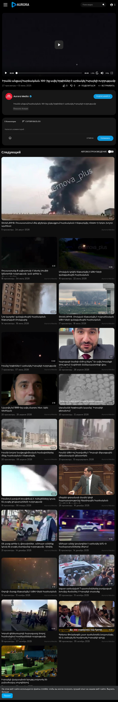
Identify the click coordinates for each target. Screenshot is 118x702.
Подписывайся (103, 96)
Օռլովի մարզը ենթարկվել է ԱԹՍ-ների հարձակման (29, 591)
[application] (59, 45)
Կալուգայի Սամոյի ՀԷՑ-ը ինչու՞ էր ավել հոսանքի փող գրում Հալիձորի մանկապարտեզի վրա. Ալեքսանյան (85, 364)
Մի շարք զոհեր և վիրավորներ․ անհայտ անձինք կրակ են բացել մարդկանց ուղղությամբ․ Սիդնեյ (27, 545)
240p (107, 73)
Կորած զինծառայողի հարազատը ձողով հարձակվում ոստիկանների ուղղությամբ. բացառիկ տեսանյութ (23, 636)
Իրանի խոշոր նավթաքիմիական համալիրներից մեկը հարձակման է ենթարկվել (27, 454)
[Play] (5, 73)
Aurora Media (21, 96)
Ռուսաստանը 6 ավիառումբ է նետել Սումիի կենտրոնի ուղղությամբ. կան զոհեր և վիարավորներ (24, 273)
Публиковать (105, 138)
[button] (112, 5)
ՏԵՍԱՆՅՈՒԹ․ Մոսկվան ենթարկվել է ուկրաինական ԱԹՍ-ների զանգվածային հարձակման (86, 318)
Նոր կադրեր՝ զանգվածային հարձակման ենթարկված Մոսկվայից (23, 318)
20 (97, 73)
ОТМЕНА (90, 138)
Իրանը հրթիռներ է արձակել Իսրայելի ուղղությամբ (28, 365)
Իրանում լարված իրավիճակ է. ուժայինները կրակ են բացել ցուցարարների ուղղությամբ (28, 500)
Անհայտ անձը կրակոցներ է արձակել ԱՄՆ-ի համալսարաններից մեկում (83, 545)
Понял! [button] (7, 695)
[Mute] (102, 73)
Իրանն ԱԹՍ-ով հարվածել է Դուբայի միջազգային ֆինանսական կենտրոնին (85, 454)
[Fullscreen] (111, 73)
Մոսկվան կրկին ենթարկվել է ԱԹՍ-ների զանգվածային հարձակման (80, 273)
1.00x (93, 73)
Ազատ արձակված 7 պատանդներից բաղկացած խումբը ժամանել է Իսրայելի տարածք (85, 590)
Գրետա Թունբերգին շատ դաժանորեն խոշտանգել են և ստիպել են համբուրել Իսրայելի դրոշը (86, 636)
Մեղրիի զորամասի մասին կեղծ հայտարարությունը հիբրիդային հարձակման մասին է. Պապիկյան (83, 500)
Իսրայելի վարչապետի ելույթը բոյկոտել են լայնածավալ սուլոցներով (24, 681)
